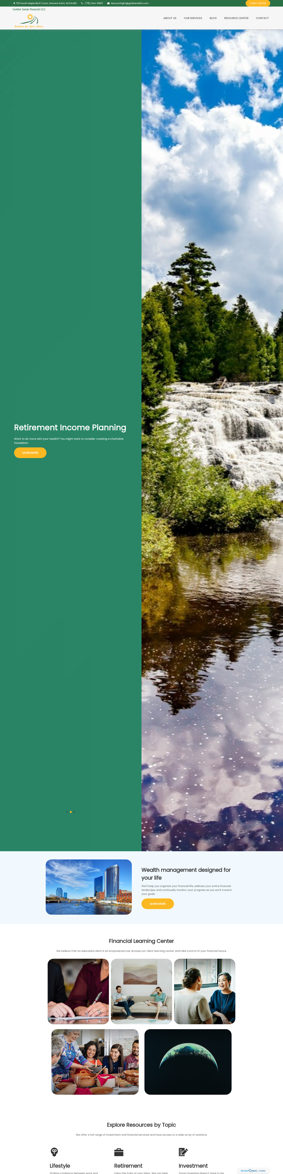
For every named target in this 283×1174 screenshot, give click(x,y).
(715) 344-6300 (94, 3)
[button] (170, 18)
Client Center (258, 3)
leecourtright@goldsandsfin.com (130, 3)
